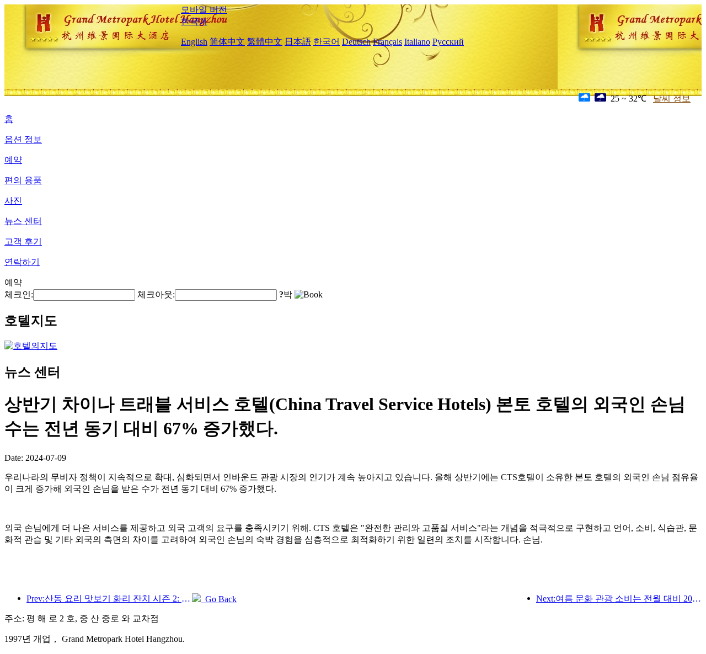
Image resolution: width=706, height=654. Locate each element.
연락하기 (22, 262)
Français (387, 41)
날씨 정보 (672, 98)
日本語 (298, 41)
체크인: (18, 294)
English (194, 41)
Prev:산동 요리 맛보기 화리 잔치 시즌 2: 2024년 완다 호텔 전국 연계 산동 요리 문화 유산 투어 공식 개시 (109, 598)
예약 (13, 159)
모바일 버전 (204, 9)
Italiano (417, 41)
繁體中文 (264, 41)
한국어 (194, 21)
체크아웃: (156, 294)
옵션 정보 (23, 139)
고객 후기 (23, 241)
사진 (13, 200)
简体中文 (227, 41)
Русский (448, 41)
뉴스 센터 (23, 221)
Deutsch (356, 41)
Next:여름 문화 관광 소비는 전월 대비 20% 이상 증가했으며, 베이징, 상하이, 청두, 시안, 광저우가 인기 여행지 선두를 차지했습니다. (619, 598)
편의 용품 (23, 180)
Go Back (219, 599)
